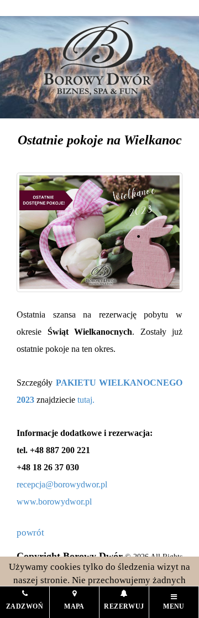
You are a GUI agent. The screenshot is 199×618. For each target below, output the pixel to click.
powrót (30, 532)
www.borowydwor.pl (54, 501)
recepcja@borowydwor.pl (62, 484)
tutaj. (86, 399)
